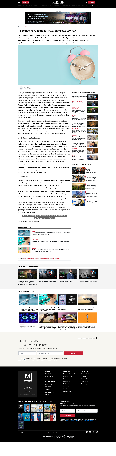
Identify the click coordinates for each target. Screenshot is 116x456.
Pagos (48, 432)
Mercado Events (67, 391)
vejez (52, 258)
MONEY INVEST (49, 376)
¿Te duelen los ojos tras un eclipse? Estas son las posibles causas (87, 308)
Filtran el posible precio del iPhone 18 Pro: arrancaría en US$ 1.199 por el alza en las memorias (79, 119)
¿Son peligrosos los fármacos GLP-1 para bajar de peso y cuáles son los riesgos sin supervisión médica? (67, 327)
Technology (76, 5)
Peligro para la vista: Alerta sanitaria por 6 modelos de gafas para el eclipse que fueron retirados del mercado (48, 328)
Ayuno (57, 258)
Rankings (21, 5)
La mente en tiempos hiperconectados (63, 308)
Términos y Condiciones (31, 360)
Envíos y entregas (54, 432)
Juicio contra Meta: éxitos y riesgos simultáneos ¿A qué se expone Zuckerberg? (91, 203)
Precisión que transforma (78, 103)
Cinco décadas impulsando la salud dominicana (79, 97)
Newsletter (26, 2)
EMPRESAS (48, 373)
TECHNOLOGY (48, 389)
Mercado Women (46, 5)
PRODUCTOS (66, 371)
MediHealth (57, 5)
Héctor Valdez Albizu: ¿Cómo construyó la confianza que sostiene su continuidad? (79, 158)
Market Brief (66, 5)
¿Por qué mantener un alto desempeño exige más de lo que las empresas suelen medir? (91, 179)
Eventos (84, 5)
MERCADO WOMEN (50, 381)
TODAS (47, 394)
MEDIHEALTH (48, 387)
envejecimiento (45, 258)
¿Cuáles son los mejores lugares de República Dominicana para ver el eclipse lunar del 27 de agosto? (78, 126)
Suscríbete (91, 2)
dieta (37, 258)
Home (20, 27)
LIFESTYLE (48, 379)
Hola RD (65, 389)
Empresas (29, 5)
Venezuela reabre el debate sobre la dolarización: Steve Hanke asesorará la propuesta (79, 138)
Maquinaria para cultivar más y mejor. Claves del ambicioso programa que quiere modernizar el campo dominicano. (79, 113)
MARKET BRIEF (49, 384)
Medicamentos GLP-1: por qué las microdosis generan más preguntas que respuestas (87, 327)
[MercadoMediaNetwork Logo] (28, 378)
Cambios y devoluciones (69, 432)
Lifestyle (36, 5)
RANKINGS (47, 371)
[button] (55, 287)
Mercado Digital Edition (70, 374)
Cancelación (60, 432)
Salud (24, 258)
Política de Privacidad (51, 360)
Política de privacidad (41, 432)
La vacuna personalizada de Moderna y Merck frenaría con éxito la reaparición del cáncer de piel (28, 309)
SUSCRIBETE (73, 353)
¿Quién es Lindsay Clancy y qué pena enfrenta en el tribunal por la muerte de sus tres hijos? (79, 152)
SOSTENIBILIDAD (49, 392)
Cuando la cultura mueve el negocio (88, 281)
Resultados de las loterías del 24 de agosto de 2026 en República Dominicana (79, 131)
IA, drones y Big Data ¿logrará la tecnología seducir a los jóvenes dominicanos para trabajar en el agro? (90, 188)
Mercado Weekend (86, 376)
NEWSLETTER (84, 371)
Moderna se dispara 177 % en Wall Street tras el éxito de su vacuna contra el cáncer (47, 309)
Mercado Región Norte (69, 376)
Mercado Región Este (69, 379)
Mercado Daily (85, 374)
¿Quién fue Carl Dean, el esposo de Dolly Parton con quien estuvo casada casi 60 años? (79, 145)
